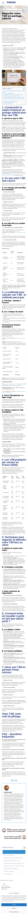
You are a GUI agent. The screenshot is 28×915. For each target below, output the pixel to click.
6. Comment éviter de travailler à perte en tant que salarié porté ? (13, 99)
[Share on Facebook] (12, 780)
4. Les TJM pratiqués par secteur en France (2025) (11, 96)
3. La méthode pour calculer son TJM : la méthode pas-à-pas (13, 94)
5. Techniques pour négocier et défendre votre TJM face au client (13, 97)
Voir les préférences (14, 912)
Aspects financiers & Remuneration (15, 10)
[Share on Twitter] (14, 780)
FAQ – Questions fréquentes (7, 103)
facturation (17, 231)
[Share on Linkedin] (16, 780)
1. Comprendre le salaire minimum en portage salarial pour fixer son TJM (13, 91)
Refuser (14, 908)
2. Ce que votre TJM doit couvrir (8, 93)
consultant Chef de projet (10, 384)
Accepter (14, 904)
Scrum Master (19, 384)
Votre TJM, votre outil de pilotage (8, 102)
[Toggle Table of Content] (23, 89)
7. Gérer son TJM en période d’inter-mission (10, 101)
